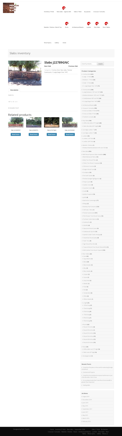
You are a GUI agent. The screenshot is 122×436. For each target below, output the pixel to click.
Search (100, 64)
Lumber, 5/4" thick (88, 138)
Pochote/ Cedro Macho (89, 219)
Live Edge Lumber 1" (88, 130)
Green (85, 277)
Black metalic (87, 265)
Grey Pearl (87, 280)
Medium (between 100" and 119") (92, 95)
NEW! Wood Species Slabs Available (93, 154)
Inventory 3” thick (60, 429)
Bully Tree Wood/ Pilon (89, 160)
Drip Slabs (85, 120)
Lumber (85, 136)
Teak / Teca (86, 241)
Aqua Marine (87, 259)
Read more (15, 134)
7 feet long (86, 314)
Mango (85, 203)
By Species (104, 429)
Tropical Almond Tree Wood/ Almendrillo (94, 247)
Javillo (84, 197)
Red (85, 290)
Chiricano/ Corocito (88, 166)
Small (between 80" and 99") (91, 98)
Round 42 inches (88, 342)
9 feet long (86, 321)
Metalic (86, 283)
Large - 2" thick (87, 77)
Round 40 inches (88, 339)
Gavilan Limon (87, 185)
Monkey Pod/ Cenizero (89, 206)
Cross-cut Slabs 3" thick (89, 114)
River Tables (86, 254)
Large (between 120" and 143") (91, 92)
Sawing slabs (86, 385)
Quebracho (86, 222)
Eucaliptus (86, 172)
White (85, 296)
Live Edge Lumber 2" (88, 133)
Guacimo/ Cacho (88, 188)
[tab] (14, 90)
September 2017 (87, 409)
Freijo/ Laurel (87, 182)
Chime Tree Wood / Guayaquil (91, 163)
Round (85, 324)
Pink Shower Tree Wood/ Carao (92, 216)
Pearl (85, 287)
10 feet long (87, 305)
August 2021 (86, 396)
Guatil (84, 191)
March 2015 (86, 418)
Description (14, 90)
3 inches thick (56, 70)
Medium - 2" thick (88, 80)
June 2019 (85, 403)
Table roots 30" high (88, 352)
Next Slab (47, 66)
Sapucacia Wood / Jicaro (90, 228)
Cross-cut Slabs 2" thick (89, 111)
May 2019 (85, 406)
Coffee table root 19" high (90, 349)
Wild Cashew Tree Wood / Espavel (92, 250)
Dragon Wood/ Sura (88, 169)
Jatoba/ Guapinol (88, 194)
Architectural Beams (88, 105)
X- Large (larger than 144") (90, 86)
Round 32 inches (88, 333)
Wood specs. (91, 434)
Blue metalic (87, 271)
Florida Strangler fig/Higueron (91, 178)
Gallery (99, 434)
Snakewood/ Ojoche (89, 231)
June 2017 (85, 412)
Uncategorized (87, 356)
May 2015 (85, 415)
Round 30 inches (88, 330)
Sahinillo (85, 225)
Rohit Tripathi (25, 429)
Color (84, 256)
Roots (84, 347)
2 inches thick (86, 74)
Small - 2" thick (87, 83)
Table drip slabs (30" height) (90, 126)
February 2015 (87, 421)
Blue (85, 268)
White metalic (87, 299)
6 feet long (86, 311)
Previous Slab (73, 66)
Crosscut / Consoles (88, 108)
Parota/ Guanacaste (88, 213)
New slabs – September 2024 (76, 429)
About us (105, 434)
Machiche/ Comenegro (89, 200)
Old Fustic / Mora (88, 210)
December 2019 (87, 399)
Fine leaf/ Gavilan (88, 175)
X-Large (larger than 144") (60, 72)
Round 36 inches (88, 336)
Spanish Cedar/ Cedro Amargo (91, 234)
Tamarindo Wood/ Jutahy (90, 238)
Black (85, 262)
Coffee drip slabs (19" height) (91, 123)
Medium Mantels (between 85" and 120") (94, 148)
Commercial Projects (89, 372)
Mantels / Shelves (88, 145)
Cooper (86, 274)
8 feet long (86, 318)
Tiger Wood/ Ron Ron (89, 244)
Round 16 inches (88, 327)
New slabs (64, 70)
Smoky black (87, 293)
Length (85, 303)
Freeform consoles (88, 117)
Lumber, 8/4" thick (88, 141)
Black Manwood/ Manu (89, 157)
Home (52, 429)
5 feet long (86, 308)
